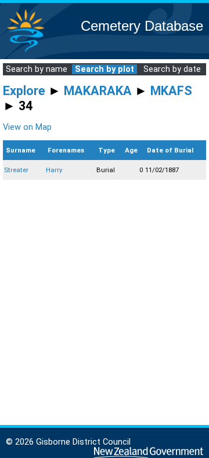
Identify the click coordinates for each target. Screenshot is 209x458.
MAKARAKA (98, 90)
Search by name (36, 69)
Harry (54, 170)
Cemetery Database (142, 26)
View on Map (27, 127)
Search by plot (104, 69)
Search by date (172, 69)
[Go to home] (25, 52)
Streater (16, 170)
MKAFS (171, 90)
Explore (24, 90)
